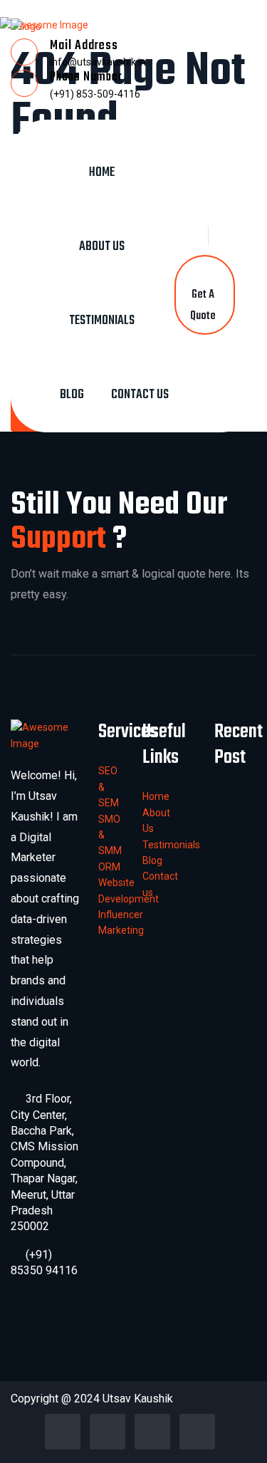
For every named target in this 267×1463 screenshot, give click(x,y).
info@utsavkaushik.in (98, 62)
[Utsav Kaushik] (26, 25)
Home (102, 172)
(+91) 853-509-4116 (95, 94)
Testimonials (102, 321)
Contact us (140, 395)
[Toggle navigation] (114, 131)
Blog (72, 395)
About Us (102, 246)
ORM (109, 867)
